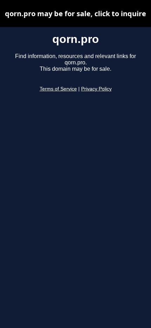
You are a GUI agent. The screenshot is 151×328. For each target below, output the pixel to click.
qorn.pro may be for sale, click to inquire (75, 13)
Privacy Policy (96, 89)
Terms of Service (58, 89)
